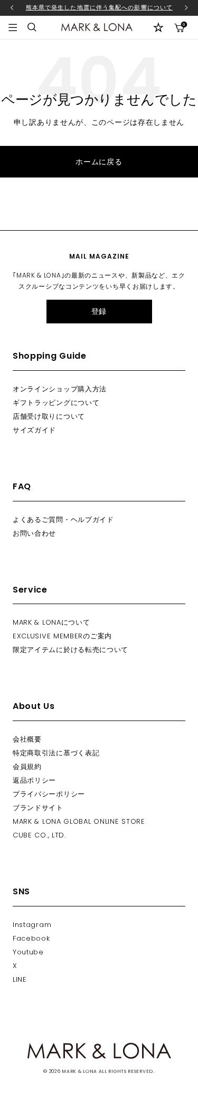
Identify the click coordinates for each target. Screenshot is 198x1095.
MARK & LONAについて (51, 622)
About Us (34, 706)
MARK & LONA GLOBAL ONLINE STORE (79, 821)
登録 (99, 311)
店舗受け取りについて (49, 416)
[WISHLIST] (158, 27)
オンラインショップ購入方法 (60, 389)
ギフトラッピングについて (56, 403)
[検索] (31, 27)
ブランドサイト (38, 808)
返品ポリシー (34, 780)
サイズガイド (34, 430)
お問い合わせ (34, 533)
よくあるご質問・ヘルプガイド (63, 520)
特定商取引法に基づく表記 (56, 753)
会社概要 (27, 739)
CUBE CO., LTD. (39, 835)
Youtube (28, 952)
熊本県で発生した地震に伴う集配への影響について (99, 7)
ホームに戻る (99, 161)
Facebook (31, 938)
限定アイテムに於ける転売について (70, 650)
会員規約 (27, 767)
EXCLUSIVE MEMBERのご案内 (62, 636)
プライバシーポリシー (49, 794)
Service (30, 590)
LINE (20, 979)
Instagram (32, 925)
